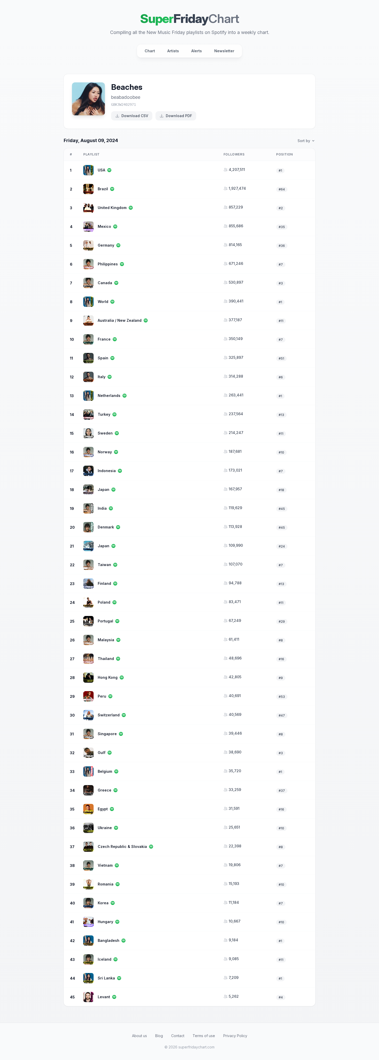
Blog (159, 1035)
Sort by (304, 140)
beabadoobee (125, 97)
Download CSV (134, 116)
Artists (173, 51)
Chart (150, 51)
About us (139, 1035)
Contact (177, 1035)
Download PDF (179, 116)
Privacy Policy (235, 1035)
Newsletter (224, 51)
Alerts (196, 51)
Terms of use (204, 1035)
